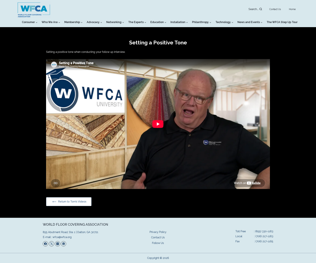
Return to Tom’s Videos (72, 201)
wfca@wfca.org (62, 237)
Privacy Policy (157, 232)
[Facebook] (45, 243)
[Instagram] (57, 243)
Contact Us (275, 9)
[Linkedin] (63, 243)
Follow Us (158, 243)
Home (292, 9)
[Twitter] (51, 243)
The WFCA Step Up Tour (282, 22)
